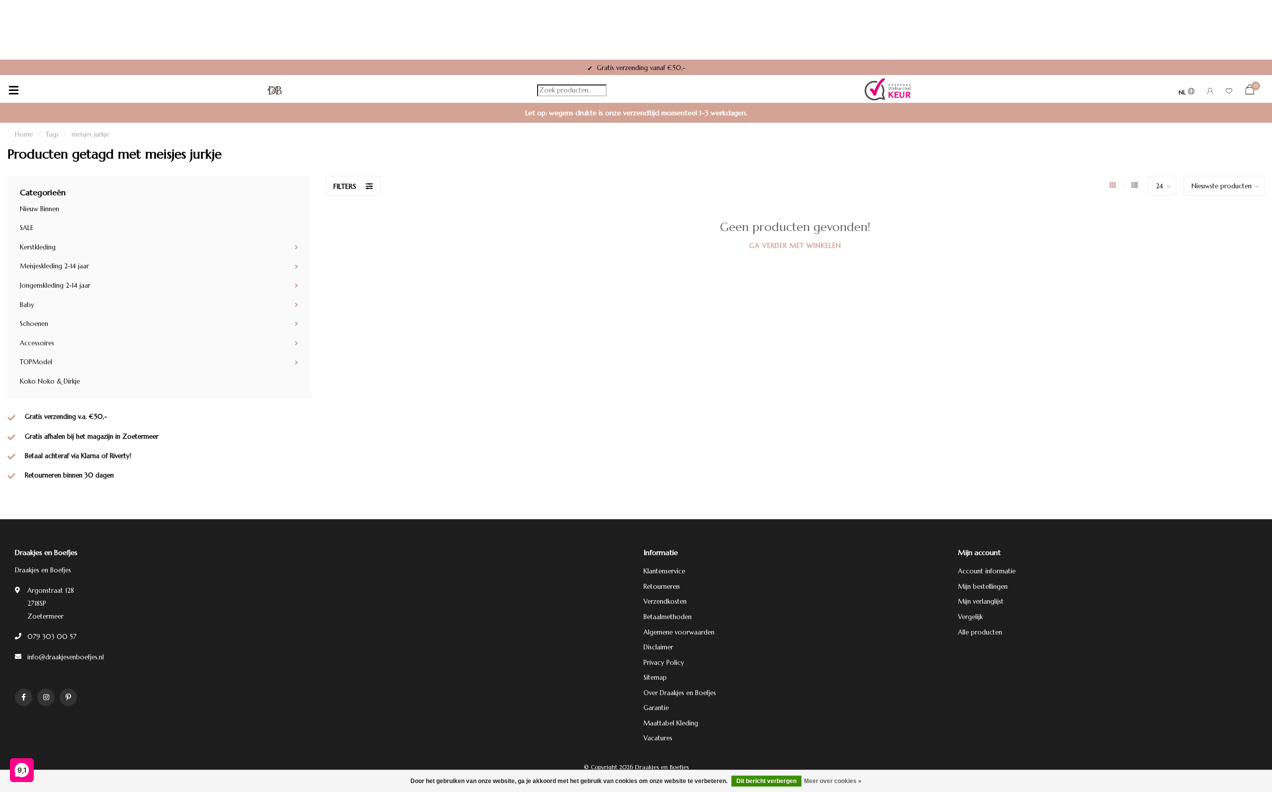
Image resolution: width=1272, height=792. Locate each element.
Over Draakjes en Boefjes (679, 693)
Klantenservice (664, 571)
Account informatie (987, 571)
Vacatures (657, 738)
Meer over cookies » (833, 781)
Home (24, 134)
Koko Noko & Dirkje (50, 381)
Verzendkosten (665, 601)
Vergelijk (970, 617)
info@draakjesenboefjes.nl (65, 657)
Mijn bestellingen (983, 586)
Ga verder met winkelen (795, 245)
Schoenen (34, 323)
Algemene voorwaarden (679, 632)
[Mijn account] (1210, 92)
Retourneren (661, 586)
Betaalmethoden (667, 617)
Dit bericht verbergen (766, 781)
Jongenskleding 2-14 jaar (55, 285)
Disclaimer (658, 647)
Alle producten (980, 632)
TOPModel (36, 362)
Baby (27, 305)
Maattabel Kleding (670, 723)
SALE (26, 228)
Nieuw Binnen (39, 209)
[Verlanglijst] (1229, 92)
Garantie (656, 708)
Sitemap (655, 677)
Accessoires (37, 343)
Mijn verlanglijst (981, 601)
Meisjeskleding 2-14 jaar (54, 266)
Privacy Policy (663, 662)
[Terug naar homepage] (275, 90)
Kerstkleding (38, 247)
